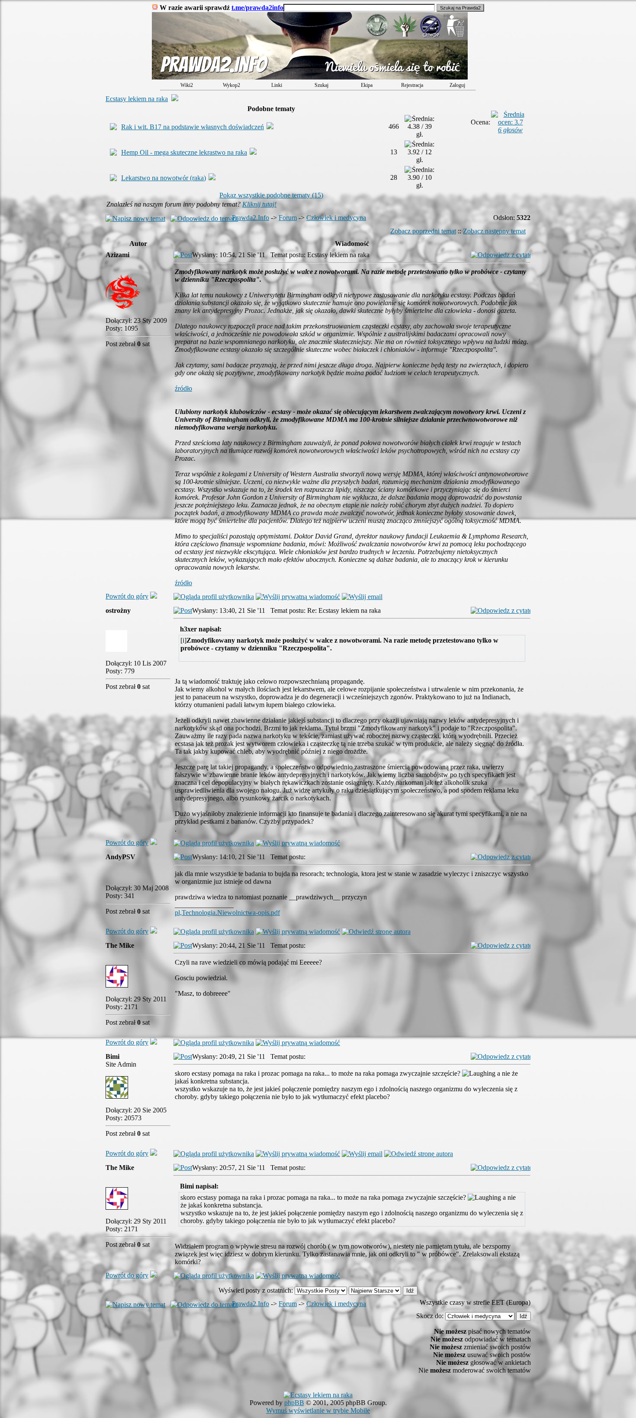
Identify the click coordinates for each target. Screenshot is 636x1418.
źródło (183, 388)
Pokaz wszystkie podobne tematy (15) (271, 195)
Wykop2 (231, 85)
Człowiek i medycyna (336, 217)
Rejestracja (412, 85)
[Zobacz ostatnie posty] (310, 77)
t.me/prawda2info (257, 7)
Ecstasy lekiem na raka (137, 98)
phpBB (294, 1402)
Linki (276, 85)
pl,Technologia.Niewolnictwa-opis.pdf (227, 912)
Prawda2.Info (250, 217)
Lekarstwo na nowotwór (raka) (163, 178)
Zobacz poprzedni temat (423, 231)
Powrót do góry (127, 596)
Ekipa (367, 85)
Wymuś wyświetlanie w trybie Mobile (318, 1410)
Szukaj (321, 85)
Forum (288, 217)
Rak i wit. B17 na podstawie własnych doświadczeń (192, 127)
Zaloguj (457, 85)
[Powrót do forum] (153, 596)
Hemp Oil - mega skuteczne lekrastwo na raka (184, 152)
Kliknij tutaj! (259, 204)
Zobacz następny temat (494, 231)
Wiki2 (186, 85)
